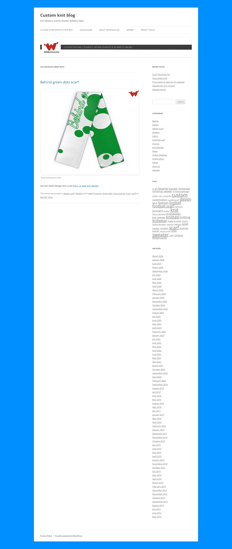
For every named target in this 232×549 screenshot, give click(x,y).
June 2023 (156, 320)
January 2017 (158, 414)
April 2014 (156, 479)
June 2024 (156, 278)
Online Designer (159, 155)
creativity (167, 196)
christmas (184, 188)
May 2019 (156, 399)
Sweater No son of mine (163, 85)
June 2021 (156, 354)
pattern (177, 224)
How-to (155, 143)
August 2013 (158, 505)
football (175, 202)
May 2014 (156, 475)
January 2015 (158, 460)
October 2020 (158, 369)
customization (159, 199)
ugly (171, 235)
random (164, 228)
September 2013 (160, 501)
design (185, 199)
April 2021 (156, 361)
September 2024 (160, 271)
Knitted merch (159, 89)
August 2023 (158, 312)
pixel (185, 224)
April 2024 (156, 286)
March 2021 (157, 365)
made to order (174, 221)
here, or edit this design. (86, 185)
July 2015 (156, 445)
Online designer (159, 224)
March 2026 (157, 256)
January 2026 (158, 259)
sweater (160, 235)
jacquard (157, 210)
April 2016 (156, 422)
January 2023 (158, 335)
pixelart (155, 228)
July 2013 (156, 509)
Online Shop (158, 158)
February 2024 (159, 293)
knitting (184, 217)
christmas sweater (162, 191)
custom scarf (173, 199)
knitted (172, 216)
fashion (163, 203)
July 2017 (156, 411)
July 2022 (156, 339)
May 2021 (156, 358)
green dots (107, 193)
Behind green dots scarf (59, 82)
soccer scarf (165, 231)
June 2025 (156, 263)
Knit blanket (158, 147)
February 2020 (159, 380)
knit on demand (159, 214)
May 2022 (156, 346)
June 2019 (156, 395)
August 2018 (158, 403)
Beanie (155, 121)
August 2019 (158, 388)
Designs (79, 193)
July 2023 (156, 316)
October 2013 (158, 497)
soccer (155, 230)
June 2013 (156, 513)
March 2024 (157, 290)
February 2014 (159, 486)
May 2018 (156, 407)
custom (97, 193)
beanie (163, 189)
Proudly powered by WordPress (68, 535)
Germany (179, 207)
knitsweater (174, 214)
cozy (160, 196)
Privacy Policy (148, 30)
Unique (178, 235)
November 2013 (159, 494)
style (174, 231)
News (155, 151)
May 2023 (156, 324)
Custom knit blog (57, 15)
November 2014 (159, 463)
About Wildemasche (109, 30)
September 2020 (160, 373)
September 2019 (160, 384)
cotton (155, 196)
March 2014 (157, 482)
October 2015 (158, 441)
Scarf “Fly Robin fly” (161, 74)
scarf (133, 193)
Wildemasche (159, 237)
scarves (183, 228)
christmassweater (181, 191)
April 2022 (156, 350)
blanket (173, 188)
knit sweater (159, 217)
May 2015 (156, 452)
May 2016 (156, 418)
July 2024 (156, 275)
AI (153, 189)
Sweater (156, 170)
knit (174, 210)
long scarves (119, 193)
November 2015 (159, 437)
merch (185, 221)
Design (155, 124)
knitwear (159, 220)
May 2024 (156, 282)
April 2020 (156, 377)
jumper (167, 211)
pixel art (156, 166)
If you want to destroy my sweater (168, 82)
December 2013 (159, 490)
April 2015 (156, 456)
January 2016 (158, 429)
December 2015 (159, 433)
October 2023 (158, 305)
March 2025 (157, 267)
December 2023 (159, 301)
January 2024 (158, 297)
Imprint (130, 30)
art (156, 188)
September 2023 (160, 309)
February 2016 (159, 426)
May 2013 (156, 516)
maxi (128, 193)
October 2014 (158, 467)
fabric (155, 203)
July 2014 (156, 471)
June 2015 (156, 448)
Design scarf (69, 193)
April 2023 (156, 327)
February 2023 (159, 331)
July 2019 (156, 392)
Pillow (155, 162)
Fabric (155, 136)
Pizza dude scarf (159, 78)
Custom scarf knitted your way (56, 30)
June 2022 (156, 343)
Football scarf (158, 140)
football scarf (163, 206)
